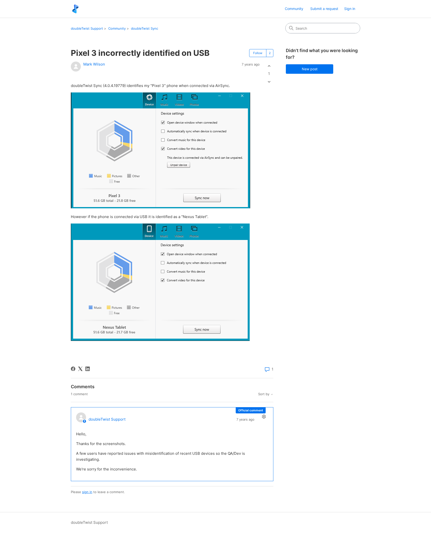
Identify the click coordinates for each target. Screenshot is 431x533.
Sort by (264, 394)
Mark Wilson (94, 64)
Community (294, 8)
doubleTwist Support (87, 28)
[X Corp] (80, 369)
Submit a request (324, 8)
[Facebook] (73, 369)
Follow (257, 53)
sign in (87, 492)
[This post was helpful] (269, 66)
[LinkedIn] (87, 369)
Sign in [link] (349, 8)
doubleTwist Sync (144, 28)
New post (310, 69)
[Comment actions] (263, 416)
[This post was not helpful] (269, 81)
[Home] (75, 8)
